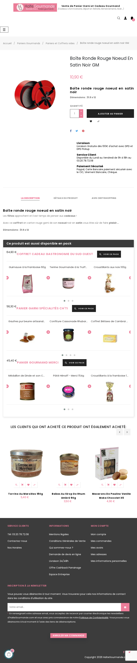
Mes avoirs (97, 547)
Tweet (77, 131)
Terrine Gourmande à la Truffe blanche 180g (69, 267)
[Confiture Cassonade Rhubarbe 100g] (68, 337)
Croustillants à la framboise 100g (110, 375)
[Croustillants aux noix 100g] (109, 283)
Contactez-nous (17, 541)
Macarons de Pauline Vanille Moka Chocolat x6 (111, 496)
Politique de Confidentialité (93, 617)
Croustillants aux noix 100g (110, 267)
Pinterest (83, 131)
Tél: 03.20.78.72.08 (18, 534)
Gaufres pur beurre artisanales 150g (27, 321)
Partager (71, 131)
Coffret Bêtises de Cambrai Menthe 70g (110, 321)
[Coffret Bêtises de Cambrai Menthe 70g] (109, 337)
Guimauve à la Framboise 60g (27, 267)
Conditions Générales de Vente (67, 541)
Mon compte (98, 534)
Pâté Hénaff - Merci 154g (68, 375)
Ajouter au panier (110, 113)
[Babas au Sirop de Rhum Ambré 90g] (68, 463)
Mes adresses (99, 554)
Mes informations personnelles (109, 561)
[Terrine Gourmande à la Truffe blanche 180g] (68, 283)
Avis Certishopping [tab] (104, 198)
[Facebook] (123, 652)
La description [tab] (30, 198)
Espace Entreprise (59, 574)
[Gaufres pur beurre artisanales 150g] (27, 337)
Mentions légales (59, 534)
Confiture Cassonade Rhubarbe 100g (69, 321)
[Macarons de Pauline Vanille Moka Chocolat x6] (111, 463)
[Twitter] (129, 652)
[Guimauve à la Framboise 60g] (27, 283)
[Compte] (125, 18)
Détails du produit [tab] (66, 198)
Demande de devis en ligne (65, 554)
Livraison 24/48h (58, 561)
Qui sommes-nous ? (61, 547)
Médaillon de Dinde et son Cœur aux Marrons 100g (27, 375)
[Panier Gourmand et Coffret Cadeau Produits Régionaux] (35, 7)
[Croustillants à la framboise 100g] (109, 391)
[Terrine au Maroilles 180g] (25, 463)
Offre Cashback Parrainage (65, 567)
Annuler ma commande (68, 635)
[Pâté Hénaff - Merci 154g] (68, 391)
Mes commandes (101, 541)
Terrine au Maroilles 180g (25, 494)
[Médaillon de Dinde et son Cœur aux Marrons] (27, 391)
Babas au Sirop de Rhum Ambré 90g (68, 496)
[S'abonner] (125, 607)
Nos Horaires (15, 547)
